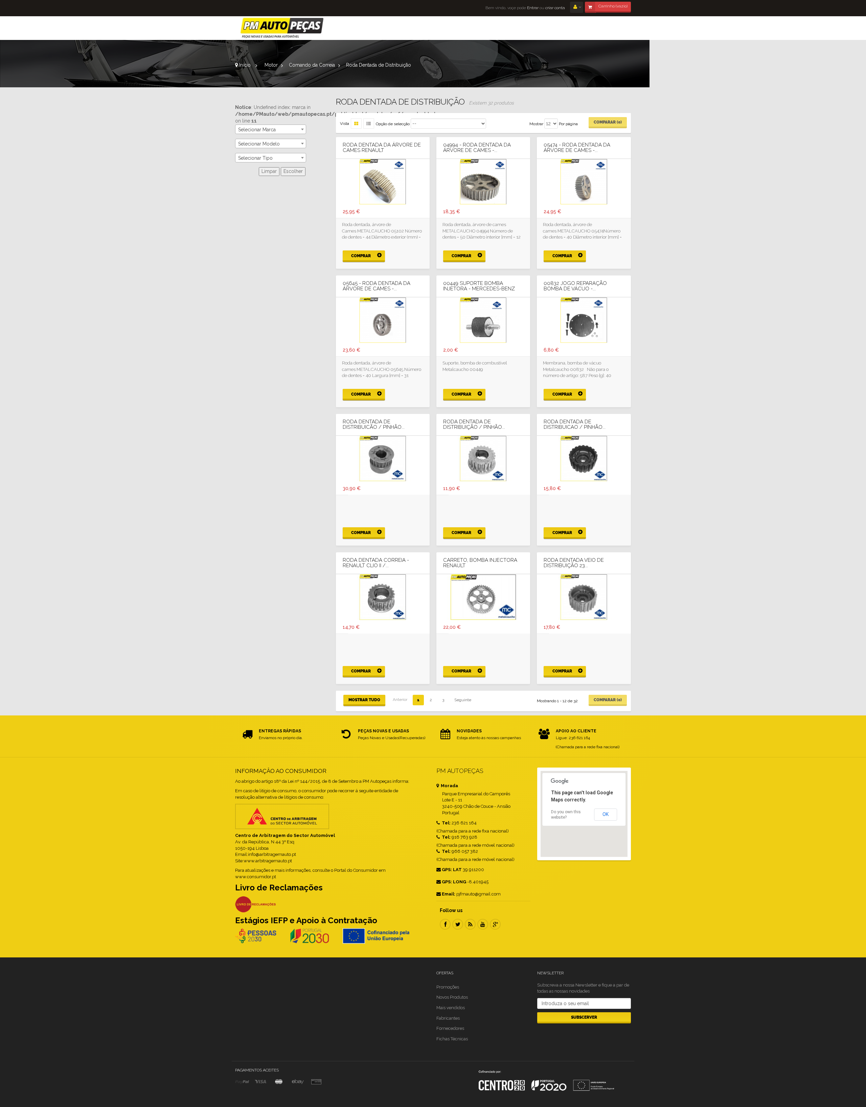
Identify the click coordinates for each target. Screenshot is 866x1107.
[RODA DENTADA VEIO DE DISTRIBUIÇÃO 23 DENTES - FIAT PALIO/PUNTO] (584, 597)
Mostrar (536, 123)
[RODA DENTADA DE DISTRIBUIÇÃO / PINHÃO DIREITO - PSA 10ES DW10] (483, 459)
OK (605, 814)
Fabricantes (448, 1018)
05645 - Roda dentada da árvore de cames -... (376, 286)
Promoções (447, 987)
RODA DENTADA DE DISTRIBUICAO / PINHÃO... (575, 424)
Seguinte (462, 700)
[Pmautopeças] (282, 28)
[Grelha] (356, 123)
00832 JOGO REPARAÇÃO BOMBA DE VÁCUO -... (575, 286)
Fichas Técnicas (452, 1038)
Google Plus (495, 924)
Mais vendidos (450, 1007)
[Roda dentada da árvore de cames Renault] (383, 182)
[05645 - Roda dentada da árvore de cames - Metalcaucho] (383, 320)
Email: (448, 893)
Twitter (457, 924)
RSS (470, 924)
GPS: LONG (454, 881)
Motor (271, 65)
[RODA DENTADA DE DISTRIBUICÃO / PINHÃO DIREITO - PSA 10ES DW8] (383, 459)
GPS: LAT (452, 869)
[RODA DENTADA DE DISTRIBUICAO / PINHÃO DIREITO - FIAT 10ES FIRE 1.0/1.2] (584, 459)
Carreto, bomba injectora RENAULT (480, 563)
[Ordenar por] (368, 123)
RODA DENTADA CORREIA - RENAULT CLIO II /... (376, 563)
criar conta (555, 7)
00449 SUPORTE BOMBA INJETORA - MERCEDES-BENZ (479, 286)
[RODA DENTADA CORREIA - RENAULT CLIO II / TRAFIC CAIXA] (383, 597)
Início (244, 65)
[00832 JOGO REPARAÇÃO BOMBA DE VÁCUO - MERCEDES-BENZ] (584, 320)
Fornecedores (450, 1028)
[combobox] (270, 129)
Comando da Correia (312, 65)
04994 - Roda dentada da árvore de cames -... (477, 147)
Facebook (445, 924)
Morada (449, 785)
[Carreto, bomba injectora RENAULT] (483, 597)
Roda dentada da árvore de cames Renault (382, 147)
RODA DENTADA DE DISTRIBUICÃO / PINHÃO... (374, 424)
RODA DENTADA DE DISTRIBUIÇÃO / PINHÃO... (474, 424)
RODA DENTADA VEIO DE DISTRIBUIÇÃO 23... (574, 563)
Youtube (482, 924)
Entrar (532, 7)
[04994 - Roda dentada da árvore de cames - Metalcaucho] (483, 182)
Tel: (446, 822)
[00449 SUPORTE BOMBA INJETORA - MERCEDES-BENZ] (483, 320)
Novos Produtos (452, 997)
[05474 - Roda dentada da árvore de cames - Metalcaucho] (584, 182)
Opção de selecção (393, 123)
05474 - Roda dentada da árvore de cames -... (577, 147)
